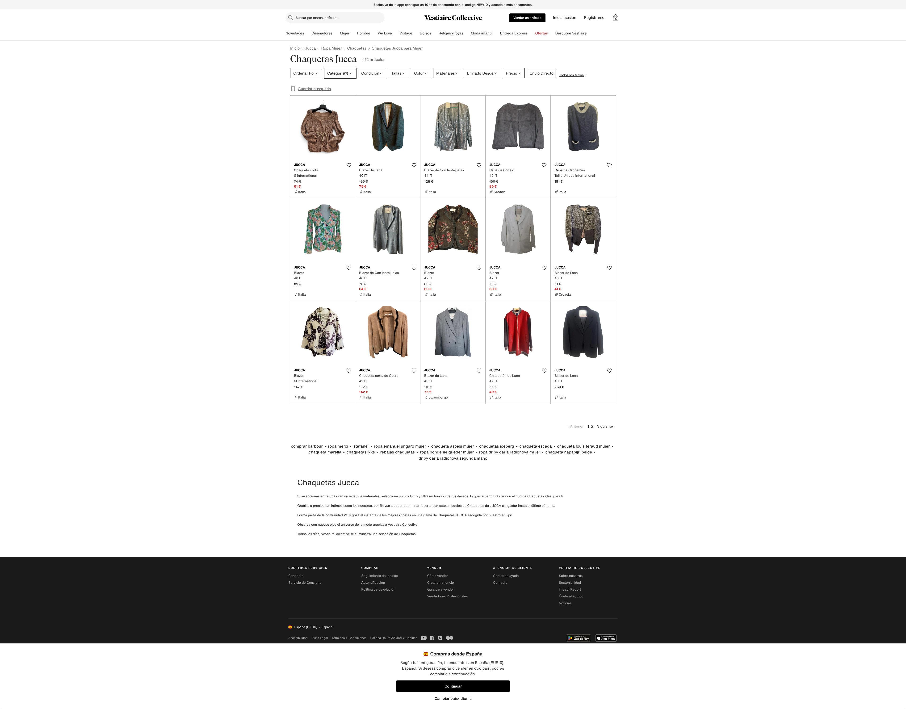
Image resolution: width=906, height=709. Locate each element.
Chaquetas (356, 48)
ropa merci (338, 446)
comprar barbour (307, 446)
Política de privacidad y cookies (393, 638)
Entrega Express (514, 33)
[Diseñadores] (336, 33)
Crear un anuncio (440, 582)
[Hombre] (374, 33)
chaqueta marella (325, 452)
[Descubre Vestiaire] (590, 33)
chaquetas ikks (361, 452)
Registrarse (594, 17)
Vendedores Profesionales (447, 596)
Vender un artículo (527, 17)
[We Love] (396, 33)
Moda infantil (482, 33)
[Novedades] (308, 33)
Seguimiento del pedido (379, 575)
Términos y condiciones (349, 638)
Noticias (565, 603)
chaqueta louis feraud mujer (583, 446)
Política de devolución (378, 589)
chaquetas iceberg (496, 446)
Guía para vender (440, 589)
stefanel (361, 446)
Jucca (310, 48)
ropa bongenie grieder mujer (447, 452)
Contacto (500, 582)
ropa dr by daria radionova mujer (509, 452)
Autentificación (373, 582)
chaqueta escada (536, 446)
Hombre (363, 33)
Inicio (295, 48)
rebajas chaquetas (397, 452)
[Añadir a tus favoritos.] (349, 165)
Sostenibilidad (570, 582)
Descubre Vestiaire (571, 33)
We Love (385, 33)
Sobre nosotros (571, 575)
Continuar (453, 686)
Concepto (295, 575)
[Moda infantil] (496, 33)
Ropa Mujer (331, 48)
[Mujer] (353, 33)
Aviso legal (319, 638)
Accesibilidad (298, 638)
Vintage (405, 33)
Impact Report (570, 589)
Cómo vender (437, 575)
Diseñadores (322, 33)
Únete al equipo (571, 596)
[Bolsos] (435, 33)
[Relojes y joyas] (467, 33)
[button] (615, 17)
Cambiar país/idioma (453, 698)
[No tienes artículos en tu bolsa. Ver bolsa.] (615, 17)
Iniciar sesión (564, 17)
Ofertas (541, 33)
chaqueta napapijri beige (568, 452)
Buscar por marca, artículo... (317, 17)
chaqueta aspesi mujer (452, 446)
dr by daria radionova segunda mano (453, 458)
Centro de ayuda (506, 575)
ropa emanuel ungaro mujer (400, 446)
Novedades (294, 33)
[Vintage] (416, 33)
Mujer (344, 33)
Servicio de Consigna (304, 582)
